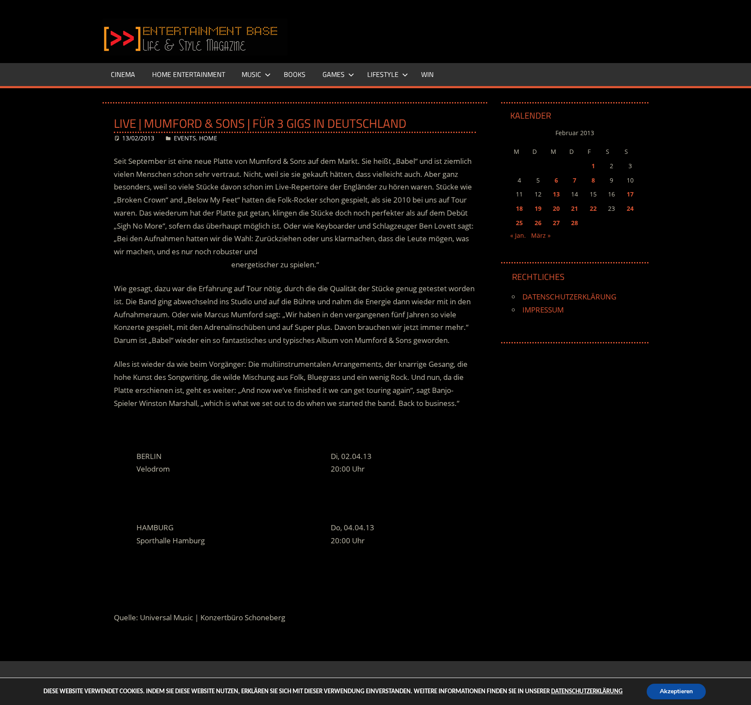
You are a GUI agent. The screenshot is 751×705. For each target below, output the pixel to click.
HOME (208, 138)
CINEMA (123, 74)
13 (556, 194)
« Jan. (518, 235)
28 (574, 223)
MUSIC (251, 74)
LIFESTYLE (383, 74)
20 (556, 208)
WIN (427, 74)
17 (630, 194)
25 (519, 223)
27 (556, 223)
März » (541, 235)
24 (630, 208)
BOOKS (295, 74)
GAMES (333, 74)
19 (538, 208)
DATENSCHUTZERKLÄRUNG (569, 297)
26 (538, 223)
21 (574, 208)
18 (519, 208)
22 (593, 208)
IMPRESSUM (543, 310)
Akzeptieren (676, 691)
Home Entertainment (188, 74)
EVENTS (185, 138)
